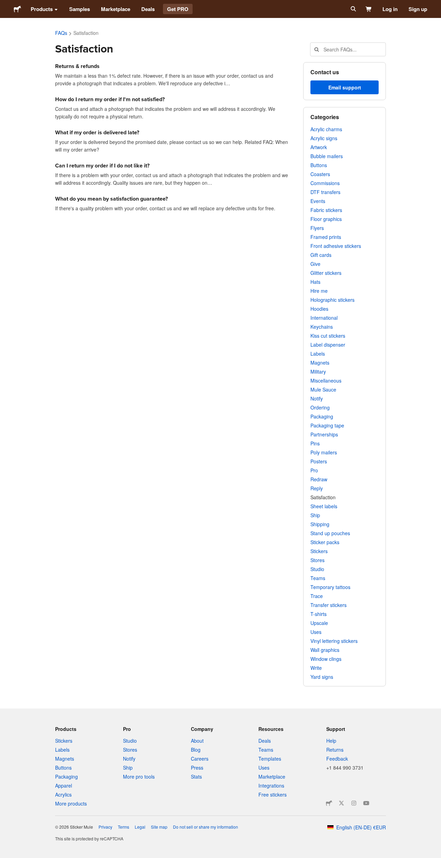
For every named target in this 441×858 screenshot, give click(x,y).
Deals (148, 9)
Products (42, 9)
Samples (79, 9)
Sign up (418, 9)
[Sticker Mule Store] (329, 803)
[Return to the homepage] (17, 9)
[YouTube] (366, 803)
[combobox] (348, 49)
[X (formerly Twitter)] (341, 803)
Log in (390, 9)
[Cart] (369, 9)
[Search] (353, 9)
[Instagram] (354, 803)
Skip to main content (5, 5)
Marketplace (115, 9)
